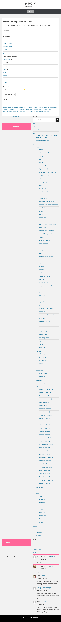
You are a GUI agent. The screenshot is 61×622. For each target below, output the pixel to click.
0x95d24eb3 (50, 102)
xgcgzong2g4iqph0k (31, 111)
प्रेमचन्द (37, 493)
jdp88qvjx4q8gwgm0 (7, 111)
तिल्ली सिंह (41, 214)
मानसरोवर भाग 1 (42, 509)
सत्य (40, 324)
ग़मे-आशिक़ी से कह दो (43, 191)
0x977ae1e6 (20, 105)
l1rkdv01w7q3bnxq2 (8, 49)
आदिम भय (5, 75)
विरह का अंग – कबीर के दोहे (44, 454)
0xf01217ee (45, 107)
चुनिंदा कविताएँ (39, 147)
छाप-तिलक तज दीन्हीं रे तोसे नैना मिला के (47, 201)
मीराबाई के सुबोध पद (43, 383)
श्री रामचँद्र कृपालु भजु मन (44, 321)
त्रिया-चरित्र (42, 502)
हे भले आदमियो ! (42, 522)
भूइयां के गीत (41, 289)
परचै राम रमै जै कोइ (43, 247)
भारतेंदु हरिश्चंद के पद (43, 282)
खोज (58, 120)
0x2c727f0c (25, 102)
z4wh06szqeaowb (38, 111)
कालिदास (41, 179)
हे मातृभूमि (41, 363)
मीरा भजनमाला (39, 380)
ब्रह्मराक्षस (41, 269)
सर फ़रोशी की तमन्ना (43, 334)
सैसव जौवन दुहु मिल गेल (44, 337)
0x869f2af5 (10, 105)
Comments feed (37, 549)
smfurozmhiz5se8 (23, 111)
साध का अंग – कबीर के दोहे (44, 428)
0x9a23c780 (30, 102)
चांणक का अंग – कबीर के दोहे (45, 405)
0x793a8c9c (5, 105)
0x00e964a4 (10, 102)
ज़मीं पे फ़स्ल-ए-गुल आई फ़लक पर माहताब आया (48, 204)
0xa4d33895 (5, 107)
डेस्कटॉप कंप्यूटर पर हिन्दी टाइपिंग (42, 140)
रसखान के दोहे (42, 295)
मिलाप (40, 519)
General (5, 82)
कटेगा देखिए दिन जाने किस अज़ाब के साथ (47, 172)
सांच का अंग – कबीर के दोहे (44, 441)
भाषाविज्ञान (35, 526)
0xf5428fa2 (55, 107)
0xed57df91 (41, 107)
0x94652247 (50, 105)
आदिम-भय (41, 149)
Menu (30, 11)
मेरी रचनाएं (38, 129)
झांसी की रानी (42, 208)
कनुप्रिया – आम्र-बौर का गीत (45, 175)
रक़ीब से (40, 292)
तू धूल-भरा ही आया (43, 227)
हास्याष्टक (41, 367)
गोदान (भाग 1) (42, 496)
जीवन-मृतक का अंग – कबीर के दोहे (46, 389)
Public (4, 69)
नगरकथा (41, 237)
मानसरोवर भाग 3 (42, 515)
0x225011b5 (40, 105)
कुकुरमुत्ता (41, 185)
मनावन (40, 506)
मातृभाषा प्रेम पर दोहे (43, 298)
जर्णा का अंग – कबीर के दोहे (44, 402)
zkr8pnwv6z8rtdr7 (45, 111)
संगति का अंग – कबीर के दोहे (45, 438)
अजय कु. (39, 588)
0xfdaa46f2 (5, 109)
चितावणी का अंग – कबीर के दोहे (45, 395)
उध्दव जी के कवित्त (39, 487)
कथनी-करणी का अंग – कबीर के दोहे (46, 230)
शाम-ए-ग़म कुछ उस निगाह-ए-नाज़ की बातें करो (48, 315)
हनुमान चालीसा (42, 341)
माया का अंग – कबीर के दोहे (44, 447)
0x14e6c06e (35, 102)
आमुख (4, 72)
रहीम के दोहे (38, 351)
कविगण (34, 144)
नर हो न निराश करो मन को (44, 240)
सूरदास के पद (42, 376)
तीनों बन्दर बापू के (42, 217)
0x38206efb (30, 105)
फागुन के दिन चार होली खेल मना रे (46, 256)
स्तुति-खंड (41, 344)
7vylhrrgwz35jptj (18, 109)
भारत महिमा (41, 279)
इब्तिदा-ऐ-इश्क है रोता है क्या (44, 153)
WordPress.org (36, 552)
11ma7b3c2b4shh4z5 (25, 109)
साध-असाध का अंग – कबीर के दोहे (46, 457)
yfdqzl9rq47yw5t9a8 (8, 53)
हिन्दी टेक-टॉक (36, 133)
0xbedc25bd (21, 107)
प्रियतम (40, 253)
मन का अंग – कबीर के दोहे (44, 434)
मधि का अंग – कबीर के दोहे (44, 425)
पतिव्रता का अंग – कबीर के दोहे (45, 399)
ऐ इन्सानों (41, 162)
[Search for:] (30, 31)
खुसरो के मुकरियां (42, 188)
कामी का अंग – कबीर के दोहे (44, 412)
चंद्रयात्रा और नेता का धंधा (44, 198)
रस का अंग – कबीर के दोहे (44, 451)
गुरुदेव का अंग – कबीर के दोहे (45, 392)
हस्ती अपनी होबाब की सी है (44, 357)
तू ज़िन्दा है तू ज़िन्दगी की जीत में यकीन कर (47, 224)
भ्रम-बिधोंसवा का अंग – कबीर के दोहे (46, 444)
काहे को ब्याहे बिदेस (43, 182)
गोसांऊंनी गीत (42, 195)
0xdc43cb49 (26, 107)
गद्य (33, 530)
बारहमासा (41, 263)
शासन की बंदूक (42, 318)
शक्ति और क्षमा (42, 311)
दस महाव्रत (38, 535)
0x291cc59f (55, 102)
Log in (34, 543)
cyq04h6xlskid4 (41, 109)
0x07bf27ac (20, 102)
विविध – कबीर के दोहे (40, 386)
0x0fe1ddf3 (5, 102)
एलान (40, 159)
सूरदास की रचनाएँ (39, 370)
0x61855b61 (35, 105)
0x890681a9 (45, 105)
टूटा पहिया (41, 211)
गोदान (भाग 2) (42, 499)
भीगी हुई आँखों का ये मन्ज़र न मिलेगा (46, 286)
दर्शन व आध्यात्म (39, 532)
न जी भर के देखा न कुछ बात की (45, 234)
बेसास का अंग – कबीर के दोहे (45, 408)
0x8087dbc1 (25, 105)
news (4, 66)
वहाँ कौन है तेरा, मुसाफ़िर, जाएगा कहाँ (46, 308)
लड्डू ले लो (41, 302)
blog (4, 62)
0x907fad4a (15, 105)
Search (35, 116)
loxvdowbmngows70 (15, 111)
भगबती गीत (41, 273)
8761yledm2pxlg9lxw (34, 109)
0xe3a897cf (36, 107)
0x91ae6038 (45, 102)
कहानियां (34, 491)
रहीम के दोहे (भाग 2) (43, 354)
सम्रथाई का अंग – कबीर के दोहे (45, 415)
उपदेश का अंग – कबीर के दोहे (45, 421)
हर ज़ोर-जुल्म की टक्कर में (44, 360)
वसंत (40, 305)
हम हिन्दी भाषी (30, 3)
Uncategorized (7, 59)
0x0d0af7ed (6, 40)
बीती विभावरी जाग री (43, 266)
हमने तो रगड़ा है (42, 347)
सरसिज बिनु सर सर (43, 331)
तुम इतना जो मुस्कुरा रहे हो (44, 221)
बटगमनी (41, 260)
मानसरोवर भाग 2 (42, 512)
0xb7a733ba (15, 107)
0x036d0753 (15, 102)
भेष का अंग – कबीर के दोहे (44, 431)
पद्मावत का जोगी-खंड (43, 243)
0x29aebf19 (40, 102)
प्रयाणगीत (41, 250)
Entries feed (36, 546)
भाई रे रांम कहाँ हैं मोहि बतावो (44, 276)
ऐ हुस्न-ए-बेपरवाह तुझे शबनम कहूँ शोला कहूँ (47, 169)
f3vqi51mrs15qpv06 (8, 43)
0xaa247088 (10, 107)
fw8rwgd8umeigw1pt (48, 109)
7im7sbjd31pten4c (7, 46)
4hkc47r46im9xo (11, 109)
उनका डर (41, 156)
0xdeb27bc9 (31, 107)
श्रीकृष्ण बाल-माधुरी (43, 373)
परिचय (34, 126)
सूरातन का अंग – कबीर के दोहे (45, 418)
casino (5, 79)
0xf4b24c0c (50, 107)
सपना (40, 328)
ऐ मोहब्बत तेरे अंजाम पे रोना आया (45, 166)
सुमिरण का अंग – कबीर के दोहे (45, 460)
